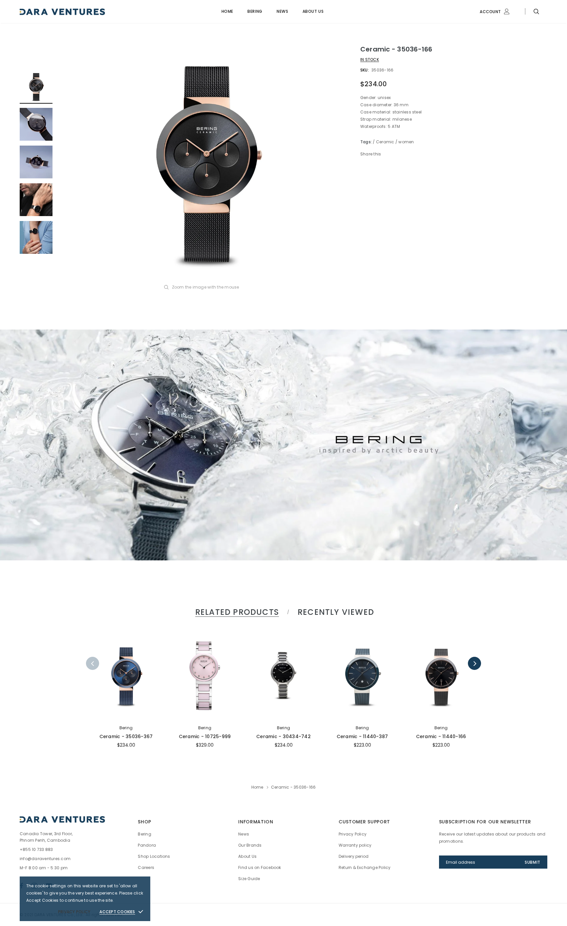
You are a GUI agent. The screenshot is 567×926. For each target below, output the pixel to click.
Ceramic (385, 142)
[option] (206, 162)
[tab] (236, 612)
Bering (126, 728)
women (406, 142)
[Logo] (70, 12)
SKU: (364, 70)
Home (257, 787)
